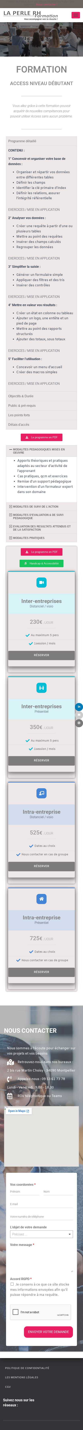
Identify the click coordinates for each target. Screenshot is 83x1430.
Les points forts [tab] (19, 415)
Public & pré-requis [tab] (22, 405)
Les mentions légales (21, 1377)
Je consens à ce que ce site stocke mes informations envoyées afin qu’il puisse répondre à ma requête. (39, 1289)
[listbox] (41, 1234)
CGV (8, 1387)
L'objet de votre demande (28, 1227)
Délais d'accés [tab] (18, 424)
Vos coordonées (23, 1185)
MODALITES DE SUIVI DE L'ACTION (35, 506)
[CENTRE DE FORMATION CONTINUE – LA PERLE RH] (32, 15)
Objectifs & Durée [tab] (20, 396)
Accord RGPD (21, 1279)
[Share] (79, 707)
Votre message (22, 1245)
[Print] (79, 723)
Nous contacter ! (46, 4)
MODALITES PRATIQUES (29, 538)
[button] (41, 451)
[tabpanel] (41, 268)
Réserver (41, 655)
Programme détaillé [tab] (22, 141)
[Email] (79, 715)
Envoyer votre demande (48, 1332)
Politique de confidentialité (27, 1368)
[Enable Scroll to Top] (75, 1422)
